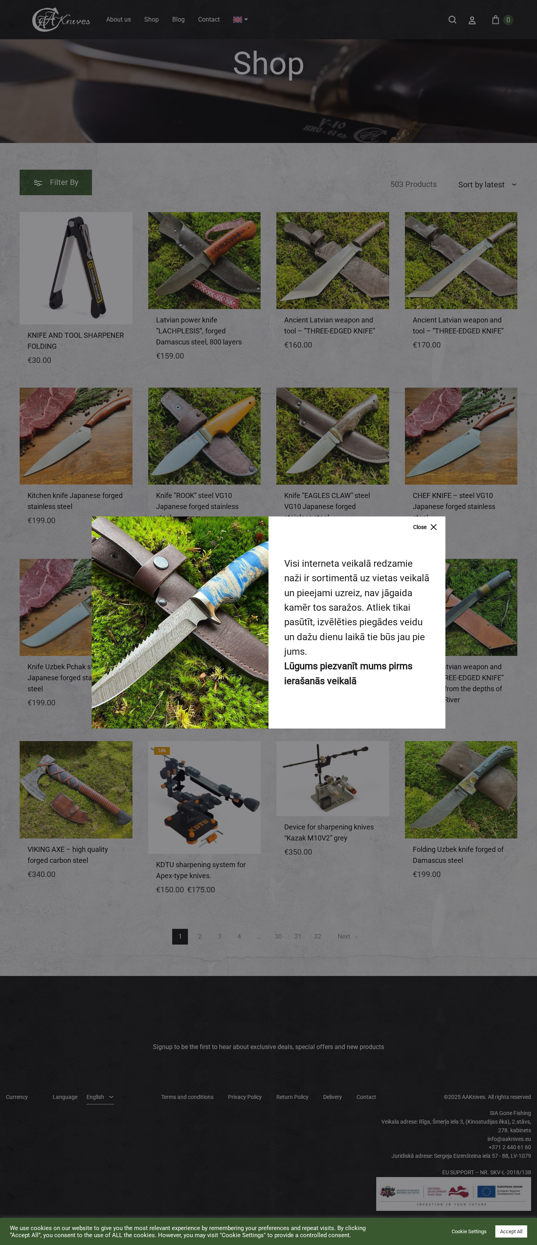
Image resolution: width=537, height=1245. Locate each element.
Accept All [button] (511, 1231)
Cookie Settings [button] (469, 1231)
